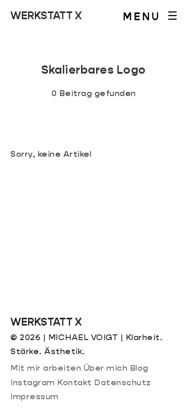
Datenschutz (122, 382)
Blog (139, 367)
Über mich (106, 367)
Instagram (32, 382)
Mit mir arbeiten (45, 367)
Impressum (34, 396)
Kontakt (74, 382)
